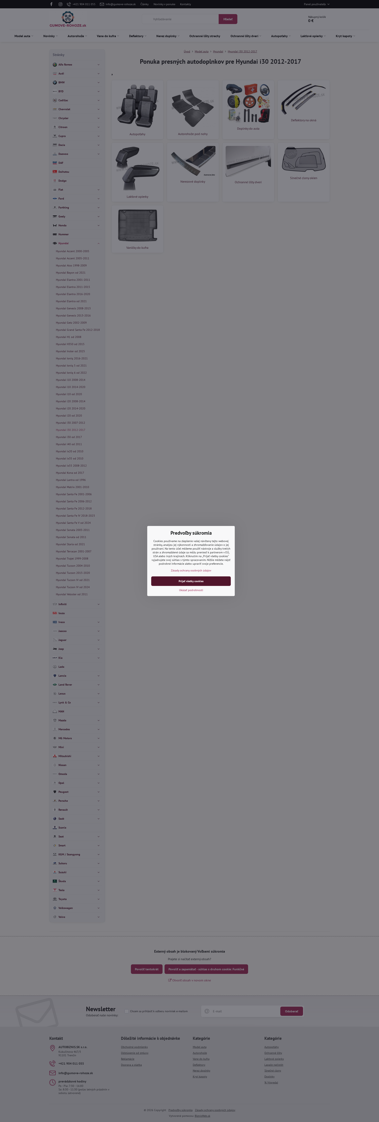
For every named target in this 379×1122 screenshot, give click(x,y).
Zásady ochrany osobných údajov (191, 570)
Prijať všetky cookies (191, 581)
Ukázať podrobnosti (191, 590)
